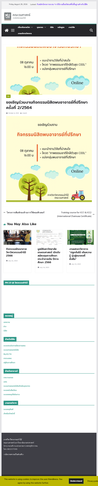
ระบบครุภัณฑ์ (8, 409)
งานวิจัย (72, 27)
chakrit (24, 113)
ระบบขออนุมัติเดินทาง (12, 394)
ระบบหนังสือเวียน (10, 390)
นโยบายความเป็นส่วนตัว (14, 454)
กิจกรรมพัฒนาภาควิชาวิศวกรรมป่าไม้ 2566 (16, 252)
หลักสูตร (61, 27)
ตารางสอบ (8, 358)
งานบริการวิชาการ (25, 33)
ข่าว (5, 326)
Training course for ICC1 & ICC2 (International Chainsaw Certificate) (74, 214)
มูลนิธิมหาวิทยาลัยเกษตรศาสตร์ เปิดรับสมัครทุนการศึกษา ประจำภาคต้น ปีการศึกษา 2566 (49, 255)
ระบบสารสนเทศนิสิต (11, 349)
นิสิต (52, 27)
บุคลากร (40, 27)
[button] (31, 27)
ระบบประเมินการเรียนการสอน (15, 345)
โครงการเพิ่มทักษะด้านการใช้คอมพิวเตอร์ (25, 212)
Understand (76, 481)
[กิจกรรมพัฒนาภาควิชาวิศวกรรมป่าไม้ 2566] (17, 231)
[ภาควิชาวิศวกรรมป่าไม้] (7, 30)
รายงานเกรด (8, 377)
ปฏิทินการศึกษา (9, 362)
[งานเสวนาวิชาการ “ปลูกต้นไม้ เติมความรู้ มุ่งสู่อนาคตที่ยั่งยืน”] (81, 231)
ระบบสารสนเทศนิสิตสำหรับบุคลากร (17, 386)
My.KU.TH (7, 354)
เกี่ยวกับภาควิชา (24, 27)
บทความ (7, 322)
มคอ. (5, 381)
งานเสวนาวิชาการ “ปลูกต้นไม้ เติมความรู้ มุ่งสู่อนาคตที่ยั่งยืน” (80, 254)
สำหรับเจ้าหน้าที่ (9, 413)
